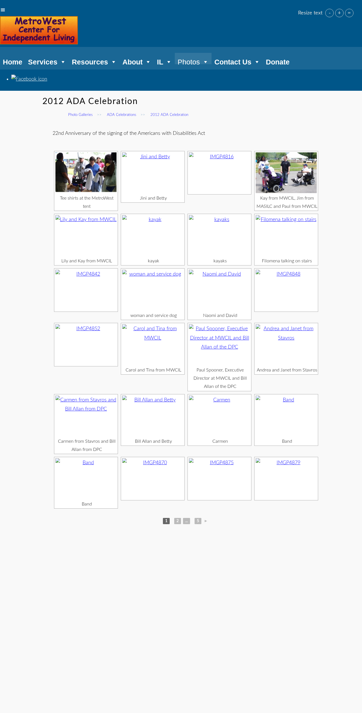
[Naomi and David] (219, 290)
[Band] (286, 416)
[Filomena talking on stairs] (286, 235)
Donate (278, 61)
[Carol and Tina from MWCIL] (152, 344)
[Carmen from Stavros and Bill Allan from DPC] (86, 416)
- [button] (330, 13)
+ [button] (339, 13)
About (132, 61)
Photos (189, 61)
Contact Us (232, 61)
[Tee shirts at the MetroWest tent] (86, 172)
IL (160, 61)
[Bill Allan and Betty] (152, 416)
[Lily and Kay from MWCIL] (86, 235)
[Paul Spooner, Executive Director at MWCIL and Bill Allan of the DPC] (219, 344)
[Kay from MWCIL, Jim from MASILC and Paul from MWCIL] (286, 172)
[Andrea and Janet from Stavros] (286, 344)
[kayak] (152, 235)
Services (42, 61)
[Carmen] (219, 416)
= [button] (349, 13)
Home (12, 61)
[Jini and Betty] (152, 172)
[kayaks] (219, 235)
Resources (90, 61)
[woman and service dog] (152, 290)
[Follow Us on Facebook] (29, 79)
